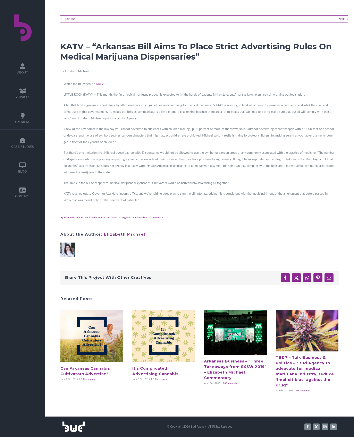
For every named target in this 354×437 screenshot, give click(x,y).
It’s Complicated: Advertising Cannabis (159, 336)
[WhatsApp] (307, 277)
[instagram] (325, 426)
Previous (69, 18)
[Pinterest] (317, 277)
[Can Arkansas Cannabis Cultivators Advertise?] (91, 336)
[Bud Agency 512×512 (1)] (22, 10)
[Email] (329, 277)
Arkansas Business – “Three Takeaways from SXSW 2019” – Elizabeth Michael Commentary (231, 332)
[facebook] (307, 426)
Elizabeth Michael (73, 217)
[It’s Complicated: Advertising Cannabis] (163, 336)
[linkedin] (333, 426)
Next (341, 18)
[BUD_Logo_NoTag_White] (73, 422)
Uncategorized (140, 217)
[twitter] (316, 426)
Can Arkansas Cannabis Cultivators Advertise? (87, 336)
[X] (296, 277)
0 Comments (156, 217)
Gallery (97, 336)
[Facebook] (285, 277)
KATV (99, 84)
